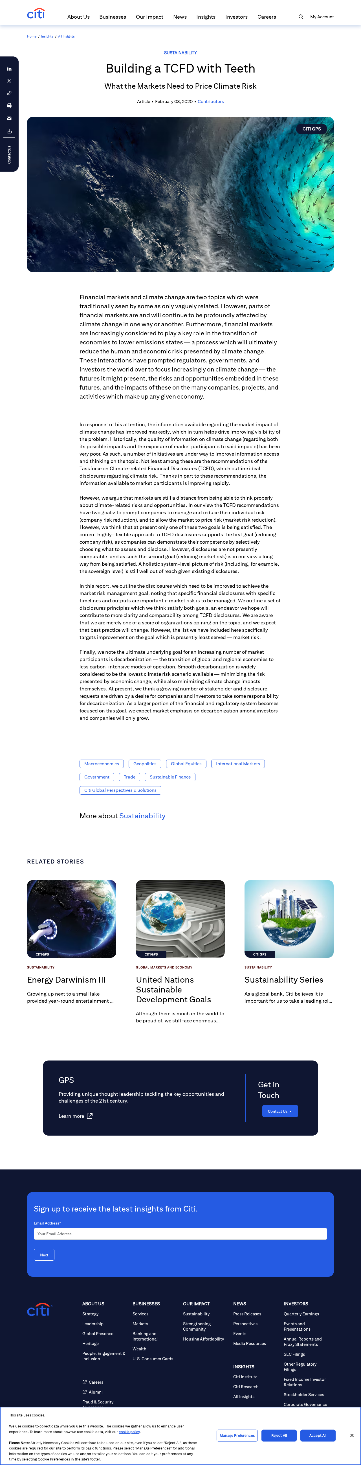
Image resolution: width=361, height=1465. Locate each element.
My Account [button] (322, 16)
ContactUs (9, 155)
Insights (47, 36)
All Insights (66, 36)
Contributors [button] (211, 101)
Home (31, 36)
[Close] (352, 1435)
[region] (180, 1436)
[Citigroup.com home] (39, 1309)
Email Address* (47, 1223)
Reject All (279, 1435)
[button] (78, 19)
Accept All (317, 1435)
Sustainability (180, 52)
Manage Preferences (237, 1435)
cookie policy (129, 1432)
